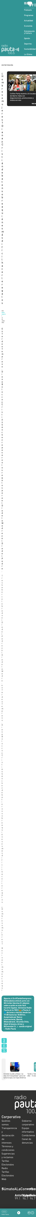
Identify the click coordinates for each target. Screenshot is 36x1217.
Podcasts (28, 10)
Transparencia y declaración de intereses (8, 1135)
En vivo (4, 1211)
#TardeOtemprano (23, 998)
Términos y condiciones (8, 1148)
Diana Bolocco (4, 1045)
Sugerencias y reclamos (8, 1155)
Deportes (28, 44)
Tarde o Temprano (4, 1050)
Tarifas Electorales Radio (8, 1164)
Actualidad (28, 20)
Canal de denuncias (27, 1140)
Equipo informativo (28, 1130)
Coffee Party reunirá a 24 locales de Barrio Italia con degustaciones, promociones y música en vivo (23, 96)
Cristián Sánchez (4, 1040)
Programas (28, 15)
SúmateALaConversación (12, 1189)
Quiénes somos (6, 1122)
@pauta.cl (8, 998)
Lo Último (28, 54)
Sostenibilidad (29, 49)
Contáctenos (28, 1135)
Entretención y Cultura (29, 32)
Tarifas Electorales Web (8, 1175)
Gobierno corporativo (28, 1122)
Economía (28, 26)
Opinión (27, 38)
